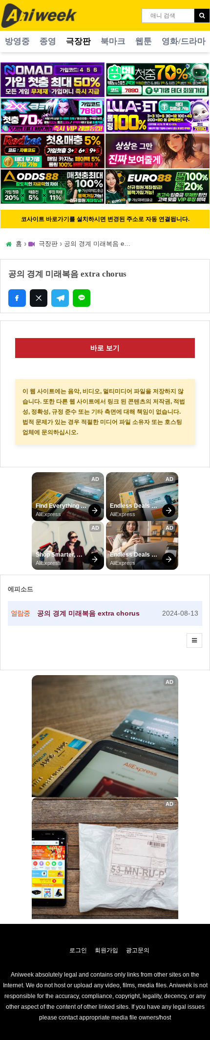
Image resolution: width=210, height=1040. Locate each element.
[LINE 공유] (81, 298)
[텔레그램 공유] (60, 298)
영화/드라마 (184, 41)
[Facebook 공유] (17, 298)
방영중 (17, 41)
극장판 (78, 41)
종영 (48, 41)
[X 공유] (38, 298)
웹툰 (143, 41)
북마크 (113, 41)
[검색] (202, 15)
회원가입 (106, 950)
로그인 (78, 950)
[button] (194, 640)
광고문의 (137, 950)
